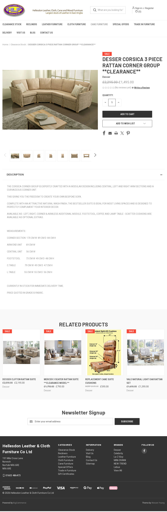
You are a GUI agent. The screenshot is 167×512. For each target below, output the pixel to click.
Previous (5, 156)
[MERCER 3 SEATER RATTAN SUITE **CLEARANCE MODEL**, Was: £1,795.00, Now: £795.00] (63, 352)
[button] (141, 87)
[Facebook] (104, 133)
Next (95, 156)
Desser (117, 450)
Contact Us (46, 32)
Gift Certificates (66, 474)
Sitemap (90, 463)
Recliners (31, 24)
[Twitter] (122, 133)
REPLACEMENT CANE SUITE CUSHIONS (99, 381)
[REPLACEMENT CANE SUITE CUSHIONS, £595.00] (104, 352)
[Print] (116, 133)
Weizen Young (158, 503)
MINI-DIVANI (120, 460)
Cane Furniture (99, 24)
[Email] (110, 133)
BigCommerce (19, 503)
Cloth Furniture (76, 24)
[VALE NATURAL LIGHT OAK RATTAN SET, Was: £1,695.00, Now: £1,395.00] (145, 352)
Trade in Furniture (144, 24)
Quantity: (107, 95)
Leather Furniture (52, 24)
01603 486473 (13, 475)
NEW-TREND (120, 463)
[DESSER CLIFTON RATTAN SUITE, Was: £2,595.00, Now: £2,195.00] (21, 352)
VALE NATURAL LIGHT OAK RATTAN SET (144, 381)
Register (149, 8)
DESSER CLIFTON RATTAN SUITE (19, 379)
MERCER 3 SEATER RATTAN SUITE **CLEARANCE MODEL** (61, 381)
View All (118, 470)
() (139, 11)
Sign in (138, 8)
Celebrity (118, 453)
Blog (32, 32)
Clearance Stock (11, 24)
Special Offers (121, 24)
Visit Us (21, 32)
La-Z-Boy (118, 456)
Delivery (7, 32)
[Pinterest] (128, 133)
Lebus (117, 467)
